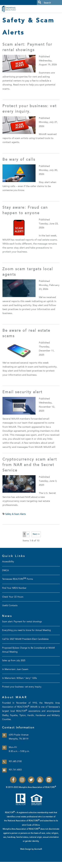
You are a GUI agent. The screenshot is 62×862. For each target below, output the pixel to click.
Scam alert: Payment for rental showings (22, 622)
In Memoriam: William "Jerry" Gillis (19, 678)
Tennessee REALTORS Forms (17, 579)
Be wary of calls (18, 160)
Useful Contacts (10, 606)
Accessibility (8, 562)
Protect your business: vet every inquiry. (22, 687)
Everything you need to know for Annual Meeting (26, 630)
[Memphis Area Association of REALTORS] (16, 9)
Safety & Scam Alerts (15, 514)
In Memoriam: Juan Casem (15, 669)
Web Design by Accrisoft (31, 849)
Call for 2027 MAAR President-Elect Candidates (25, 639)
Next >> (36, 534)
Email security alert (22, 392)
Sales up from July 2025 (13, 661)
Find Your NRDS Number (14, 588)
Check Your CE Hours (12, 597)
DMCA (5, 570)
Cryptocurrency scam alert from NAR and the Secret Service (29, 465)
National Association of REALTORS (24, 821)
